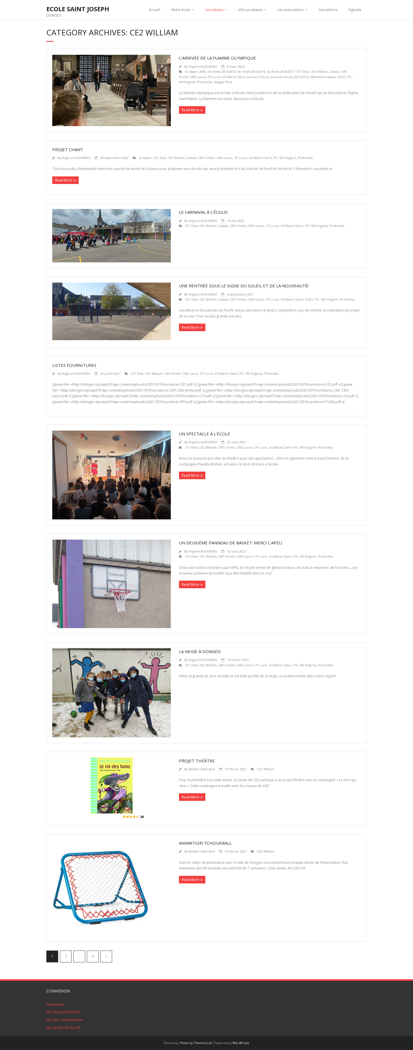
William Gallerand (202, 769)
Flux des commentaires (64, 1019)
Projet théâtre (197, 760)
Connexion (54, 1004)
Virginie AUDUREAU (203, 66)
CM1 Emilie (206, 158)
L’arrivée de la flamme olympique (217, 58)
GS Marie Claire (233, 77)
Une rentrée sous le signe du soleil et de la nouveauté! (243, 285)
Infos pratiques (250, 9)
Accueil (154, 9)
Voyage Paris (223, 82)
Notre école (180, 9)
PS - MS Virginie (284, 158)
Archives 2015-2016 (251, 71)
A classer (191, 71)
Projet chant (67, 149)
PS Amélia (204, 82)
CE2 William (319, 71)
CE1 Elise (302, 71)
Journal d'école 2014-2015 (290, 77)
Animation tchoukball (205, 843)
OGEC (341, 77)
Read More (190, 110)
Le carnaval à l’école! (203, 212)
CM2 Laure (198, 77)
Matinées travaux (323, 77)
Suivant (106, 956)
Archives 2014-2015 (222, 71)
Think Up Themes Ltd (196, 1043)
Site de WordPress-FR (63, 1027)
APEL (203, 71)
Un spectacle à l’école (204, 434)
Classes (334, 71)
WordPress (241, 1043)
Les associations (291, 9)
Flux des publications (63, 1012)
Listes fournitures (74, 365)
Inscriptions (328, 9)
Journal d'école (258, 77)
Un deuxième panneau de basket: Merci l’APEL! (230, 543)
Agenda (355, 9)
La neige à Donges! (200, 651)
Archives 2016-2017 (280, 71)
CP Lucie (214, 77)
